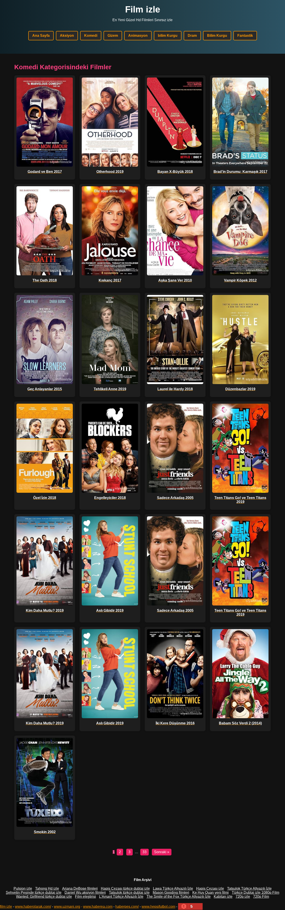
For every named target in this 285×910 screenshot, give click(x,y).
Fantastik (245, 35)
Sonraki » (161, 852)
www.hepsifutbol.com (158, 906)
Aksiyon (67, 35)
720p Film (261, 896)
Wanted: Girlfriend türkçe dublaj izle (44, 896)
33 (144, 852)
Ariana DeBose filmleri (80, 888)
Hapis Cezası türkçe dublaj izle (125, 888)
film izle (6, 906)
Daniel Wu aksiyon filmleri (85, 892)
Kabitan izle (223, 896)
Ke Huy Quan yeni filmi (210, 892)
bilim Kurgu (167, 35)
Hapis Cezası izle (210, 888)
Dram (192, 35)
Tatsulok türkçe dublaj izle (129, 892)
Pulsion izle (23, 888)
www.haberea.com (97, 906)
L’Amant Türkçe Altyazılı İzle (121, 896)
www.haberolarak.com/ (33, 906)
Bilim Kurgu (217, 35)
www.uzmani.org (67, 906)
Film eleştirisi (85, 896)
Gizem (113, 35)
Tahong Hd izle (47, 888)
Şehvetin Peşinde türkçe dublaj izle (33, 892)
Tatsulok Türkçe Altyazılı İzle (249, 888)
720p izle (243, 896)
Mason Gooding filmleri (171, 892)
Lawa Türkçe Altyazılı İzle (173, 888)
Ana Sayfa (41, 35)
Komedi (90, 35)
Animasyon (138, 35)
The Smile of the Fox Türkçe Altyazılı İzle (179, 896)
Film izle (142, 9)
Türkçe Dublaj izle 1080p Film (255, 892)
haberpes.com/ (127, 906)
